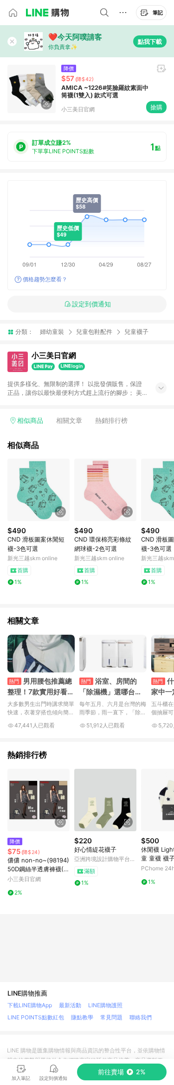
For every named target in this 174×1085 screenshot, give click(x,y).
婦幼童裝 (52, 331)
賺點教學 (82, 1017)
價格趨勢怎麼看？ (45, 279)
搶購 (156, 107)
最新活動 (70, 1005)
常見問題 (111, 1017)
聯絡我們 (140, 1017)
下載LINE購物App (29, 1005)
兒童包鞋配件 (94, 331)
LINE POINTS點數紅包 (35, 1017)
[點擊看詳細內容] (38, 490)
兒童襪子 (136, 331)
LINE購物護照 (105, 1005)
